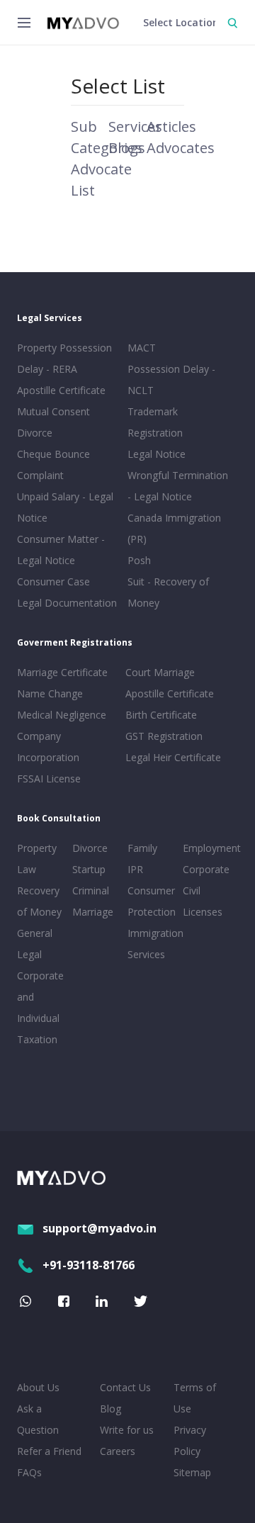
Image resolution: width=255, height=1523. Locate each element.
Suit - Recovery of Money (168, 592)
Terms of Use (195, 1398)
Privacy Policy (190, 1440)
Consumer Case (53, 581)
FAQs (29, 1472)
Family (142, 848)
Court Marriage (160, 672)
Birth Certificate (161, 714)
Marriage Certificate (62, 672)
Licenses (202, 911)
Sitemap (192, 1472)
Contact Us (125, 1387)
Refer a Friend (49, 1451)
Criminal (90, 890)
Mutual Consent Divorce (53, 422)
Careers (117, 1451)
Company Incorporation (48, 746)
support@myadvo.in (99, 1228)
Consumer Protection (152, 901)
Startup (89, 869)
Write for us (127, 1430)
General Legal (34, 943)
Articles (171, 126)
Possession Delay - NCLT (171, 379)
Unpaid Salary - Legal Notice (65, 507)
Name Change (50, 693)
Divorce (90, 848)
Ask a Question (38, 1419)
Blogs (126, 147)
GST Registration (164, 736)
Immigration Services (152, 943)
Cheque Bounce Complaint (53, 464)
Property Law (37, 858)
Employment (207, 848)
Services (135, 126)
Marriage (92, 911)
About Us (38, 1387)
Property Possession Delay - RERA (64, 358)
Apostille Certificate (61, 390)
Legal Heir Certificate (173, 757)
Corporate (206, 869)
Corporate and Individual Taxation (40, 1007)
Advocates (181, 147)
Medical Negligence (61, 714)
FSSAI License (49, 778)
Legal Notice (157, 454)
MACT (142, 347)
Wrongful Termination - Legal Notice (178, 485)
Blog (110, 1408)
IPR (135, 869)
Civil (191, 890)
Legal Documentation (67, 602)
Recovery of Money (39, 901)
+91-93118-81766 (88, 1265)
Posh (139, 560)
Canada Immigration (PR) (174, 528)
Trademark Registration (155, 422)
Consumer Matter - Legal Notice (61, 549)
